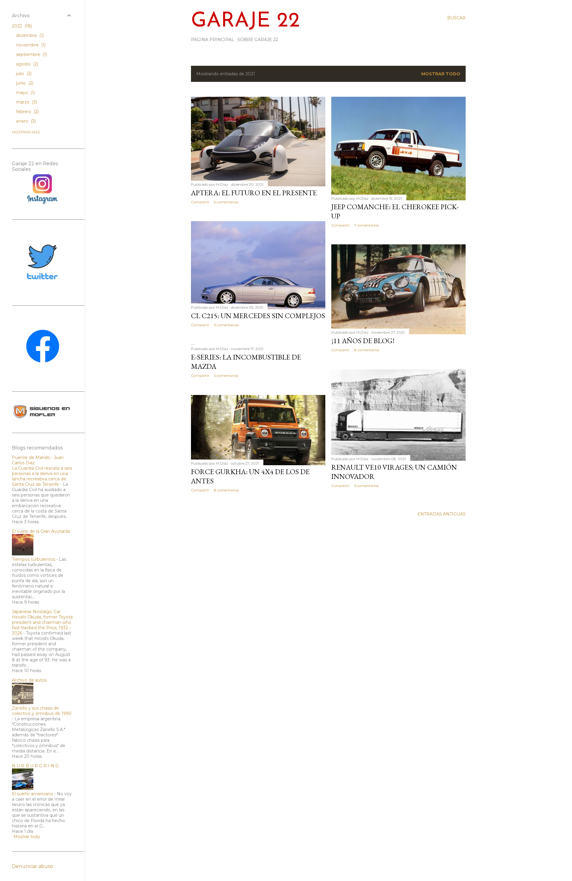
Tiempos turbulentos (33, 559)
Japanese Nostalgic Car (36, 611)
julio (23, 73)
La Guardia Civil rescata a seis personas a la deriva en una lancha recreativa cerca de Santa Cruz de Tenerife (42, 476)
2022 (21, 26)
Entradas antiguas (441, 514)
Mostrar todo (440, 73)
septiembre (31, 54)
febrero (27, 111)
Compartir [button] (200, 202)
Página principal (212, 39)
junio (24, 83)
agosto (26, 64)
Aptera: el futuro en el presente (254, 192)
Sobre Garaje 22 (257, 39)
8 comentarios (366, 350)
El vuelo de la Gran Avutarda (41, 531)
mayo (25, 92)
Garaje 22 (245, 21)
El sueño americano (32, 793)
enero (25, 121)
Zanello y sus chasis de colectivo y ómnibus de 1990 (42, 710)
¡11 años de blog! (362, 340)
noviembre (30, 45)
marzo (26, 102)
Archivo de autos (29, 680)
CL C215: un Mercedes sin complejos (258, 315)
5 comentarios (226, 202)
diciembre (29, 35)
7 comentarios (366, 225)
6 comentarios (226, 325)
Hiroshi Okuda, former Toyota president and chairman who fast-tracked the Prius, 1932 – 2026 (42, 625)
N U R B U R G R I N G (35, 765)
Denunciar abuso (32, 866)
